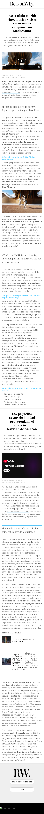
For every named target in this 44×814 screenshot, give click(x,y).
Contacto (22, 789)
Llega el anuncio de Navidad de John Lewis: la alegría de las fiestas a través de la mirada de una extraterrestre (18, 661)
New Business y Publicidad (22, 781)
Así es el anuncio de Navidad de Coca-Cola (24, 640)
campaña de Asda (21, 506)
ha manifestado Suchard (18, 511)
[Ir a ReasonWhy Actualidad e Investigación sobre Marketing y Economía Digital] (22, 3)
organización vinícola (11, 92)
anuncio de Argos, (20, 503)
